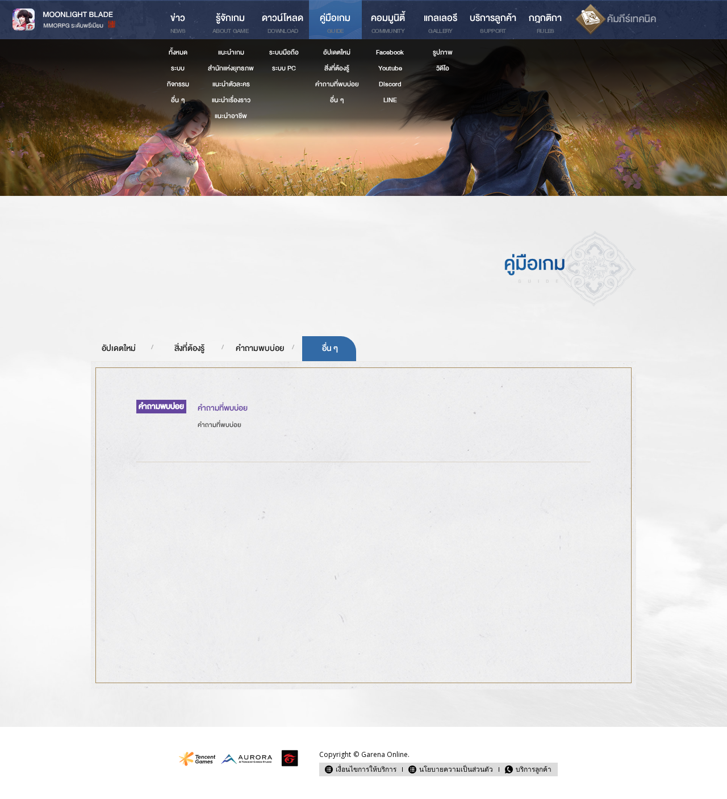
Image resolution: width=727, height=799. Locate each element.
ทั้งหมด (178, 52)
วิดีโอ (442, 68)
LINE (390, 100)
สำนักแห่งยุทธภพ (231, 68)
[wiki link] (615, 19)
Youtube (390, 68)
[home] (76, 19)
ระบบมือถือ (284, 52)
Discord (390, 84)
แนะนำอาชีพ (231, 116)
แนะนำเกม (231, 52)
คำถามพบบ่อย (260, 348)
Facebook (390, 52)
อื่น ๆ (330, 348)
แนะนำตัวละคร (231, 84)
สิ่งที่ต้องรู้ (189, 348)
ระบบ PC (284, 68)
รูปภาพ (443, 52)
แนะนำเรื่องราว (231, 100)
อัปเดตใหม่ (119, 348)
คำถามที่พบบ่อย (337, 84)
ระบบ (178, 68)
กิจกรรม (178, 84)
